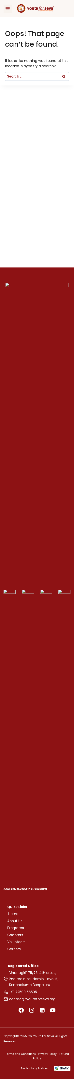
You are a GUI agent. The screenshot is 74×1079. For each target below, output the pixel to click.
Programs (15, 927)
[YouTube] (53, 1010)
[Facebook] (21, 1010)
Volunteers (16, 942)
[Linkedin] (42, 1010)
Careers (14, 949)
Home (13, 913)
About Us (14, 921)
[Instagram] (31, 1010)
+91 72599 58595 (23, 992)
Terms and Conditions (20, 1054)
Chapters (15, 935)
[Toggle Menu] (8, 9)
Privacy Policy (47, 1054)
